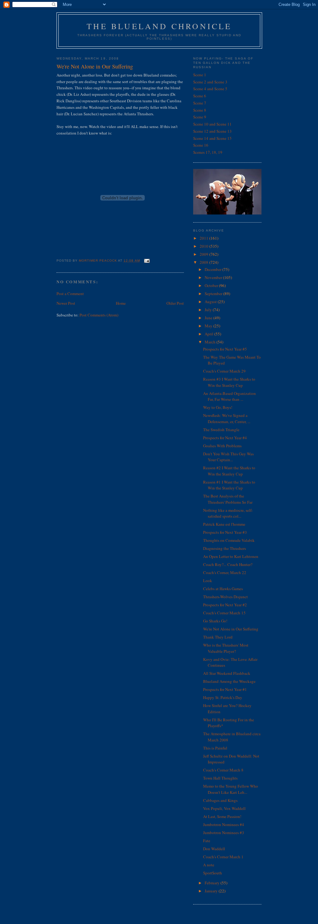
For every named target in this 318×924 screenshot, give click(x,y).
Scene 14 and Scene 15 (212, 138)
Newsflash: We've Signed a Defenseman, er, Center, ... (226, 418)
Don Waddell (214, 848)
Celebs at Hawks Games (223, 588)
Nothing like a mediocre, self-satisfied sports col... (228, 513)
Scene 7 (199, 103)
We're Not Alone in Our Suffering (230, 629)
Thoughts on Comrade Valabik (229, 540)
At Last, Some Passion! (222, 816)
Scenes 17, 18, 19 (207, 152)
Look (207, 580)
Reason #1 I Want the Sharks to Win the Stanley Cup (229, 485)
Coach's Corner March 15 (224, 613)
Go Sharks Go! (215, 621)
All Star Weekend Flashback (226, 673)
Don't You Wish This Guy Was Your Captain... (228, 457)
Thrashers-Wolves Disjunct (225, 596)
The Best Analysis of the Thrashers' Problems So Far (227, 499)
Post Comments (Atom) (99, 315)
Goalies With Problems (222, 446)
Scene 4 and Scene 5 (210, 88)
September (214, 293)
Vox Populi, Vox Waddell (224, 808)
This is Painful (215, 748)
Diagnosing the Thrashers (224, 548)
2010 (204, 246)
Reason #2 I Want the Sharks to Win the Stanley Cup (229, 471)
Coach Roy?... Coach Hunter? (227, 564)
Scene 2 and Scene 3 (210, 82)
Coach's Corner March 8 (223, 770)
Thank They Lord (218, 637)
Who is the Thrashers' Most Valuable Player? (225, 648)
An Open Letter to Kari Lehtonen (230, 556)
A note (208, 865)
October (212, 285)
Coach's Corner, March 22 (224, 572)
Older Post (175, 303)
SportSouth (212, 873)
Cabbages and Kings (220, 800)
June (209, 318)
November (214, 277)
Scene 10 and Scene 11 (212, 124)
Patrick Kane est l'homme (224, 524)
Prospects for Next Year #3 (225, 532)
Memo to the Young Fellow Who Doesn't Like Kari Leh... (230, 789)
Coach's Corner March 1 (223, 857)
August (211, 301)
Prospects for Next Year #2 (225, 605)
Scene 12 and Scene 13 (212, 131)
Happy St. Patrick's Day (222, 697)
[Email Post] (146, 260)
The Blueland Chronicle (159, 26)
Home (121, 303)
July (209, 309)
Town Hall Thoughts (220, 778)
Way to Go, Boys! (217, 407)
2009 (204, 254)
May (209, 326)
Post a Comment (70, 293)
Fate (206, 840)
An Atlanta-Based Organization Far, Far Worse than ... (229, 396)
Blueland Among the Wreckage (229, 681)
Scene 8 (199, 110)
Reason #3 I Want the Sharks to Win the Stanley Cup (229, 382)
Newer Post (66, 303)
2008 (204, 262)
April (209, 334)
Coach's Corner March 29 (224, 371)
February (212, 883)
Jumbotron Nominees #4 (223, 824)
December (213, 269)
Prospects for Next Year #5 (225, 349)
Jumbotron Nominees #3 (223, 832)
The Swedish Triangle (221, 429)
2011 (204, 238)
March (210, 342)
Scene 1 (199, 74)
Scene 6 (199, 96)
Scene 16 (200, 145)
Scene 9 (199, 117)
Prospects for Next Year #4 (225, 437)
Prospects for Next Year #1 (225, 689)
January (212, 891)
